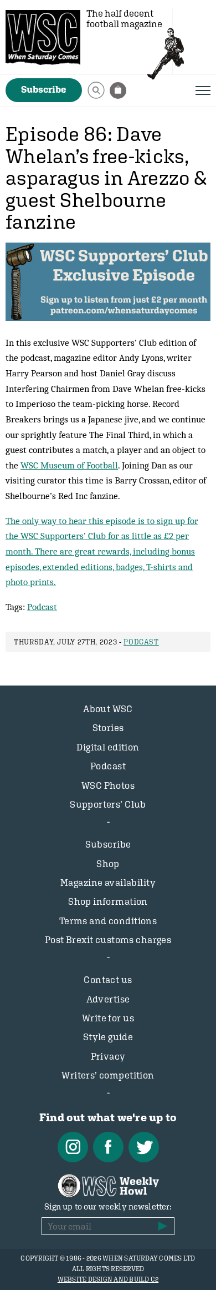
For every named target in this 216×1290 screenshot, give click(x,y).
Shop (108, 863)
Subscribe (43, 89)
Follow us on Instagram (73, 1147)
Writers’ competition (108, 1075)
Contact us (108, 979)
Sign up (162, 1226)
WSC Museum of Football (69, 465)
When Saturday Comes (43, 37)
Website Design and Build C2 (108, 1279)
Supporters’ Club (108, 804)
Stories (108, 727)
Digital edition (107, 747)
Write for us (108, 1018)
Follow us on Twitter (143, 1147)
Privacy (108, 1056)
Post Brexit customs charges (108, 939)
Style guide (108, 1036)
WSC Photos (108, 785)
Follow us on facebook (108, 1147)
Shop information (108, 901)
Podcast (42, 606)
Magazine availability (108, 882)
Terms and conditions (108, 920)
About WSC (108, 708)
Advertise (108, 999)
